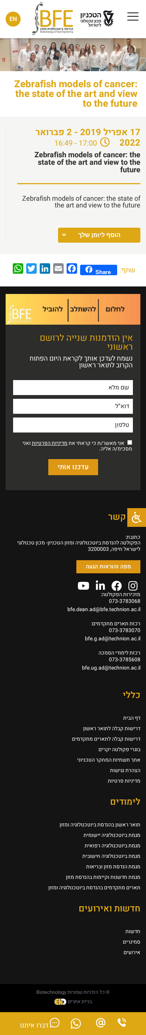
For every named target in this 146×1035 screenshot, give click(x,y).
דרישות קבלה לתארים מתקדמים (106, 739)
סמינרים (131, 942)
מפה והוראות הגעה (108, 566)
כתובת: (132, 537)
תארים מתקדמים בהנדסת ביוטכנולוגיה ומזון (94, 888)
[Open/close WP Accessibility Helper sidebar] (136, 517)
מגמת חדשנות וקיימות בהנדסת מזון (103, 877)
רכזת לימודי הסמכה (119, 653)
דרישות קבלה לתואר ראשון (111, 728)
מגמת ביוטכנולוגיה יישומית (111, 835)
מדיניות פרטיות (124, 781)
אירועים (132, 952)
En (13, 19)
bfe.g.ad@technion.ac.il (112, 639)
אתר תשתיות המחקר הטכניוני (108, 760)
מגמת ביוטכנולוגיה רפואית (112, 846)
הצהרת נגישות (125, 770)
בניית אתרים (79, 1001)
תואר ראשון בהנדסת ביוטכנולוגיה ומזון (100, 825)
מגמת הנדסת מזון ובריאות (113, 867)
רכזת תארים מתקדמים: (115, 624)
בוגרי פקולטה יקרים (119, 749)
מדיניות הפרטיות (49, 443)
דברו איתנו (35, 1025)
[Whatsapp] (76, 1026)
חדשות (132, 931)
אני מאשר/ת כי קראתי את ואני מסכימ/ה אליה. (77, 446)
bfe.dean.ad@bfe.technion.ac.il (103, 609)
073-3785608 (124, 660)
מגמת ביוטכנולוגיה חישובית (111, 856)
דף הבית (131, 718)
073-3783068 (124, 601)
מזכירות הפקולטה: (120, 594)
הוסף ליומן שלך (99, 235)
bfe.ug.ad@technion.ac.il (111, 668)
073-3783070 (124, 630)
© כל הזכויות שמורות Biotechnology (73, 992)
